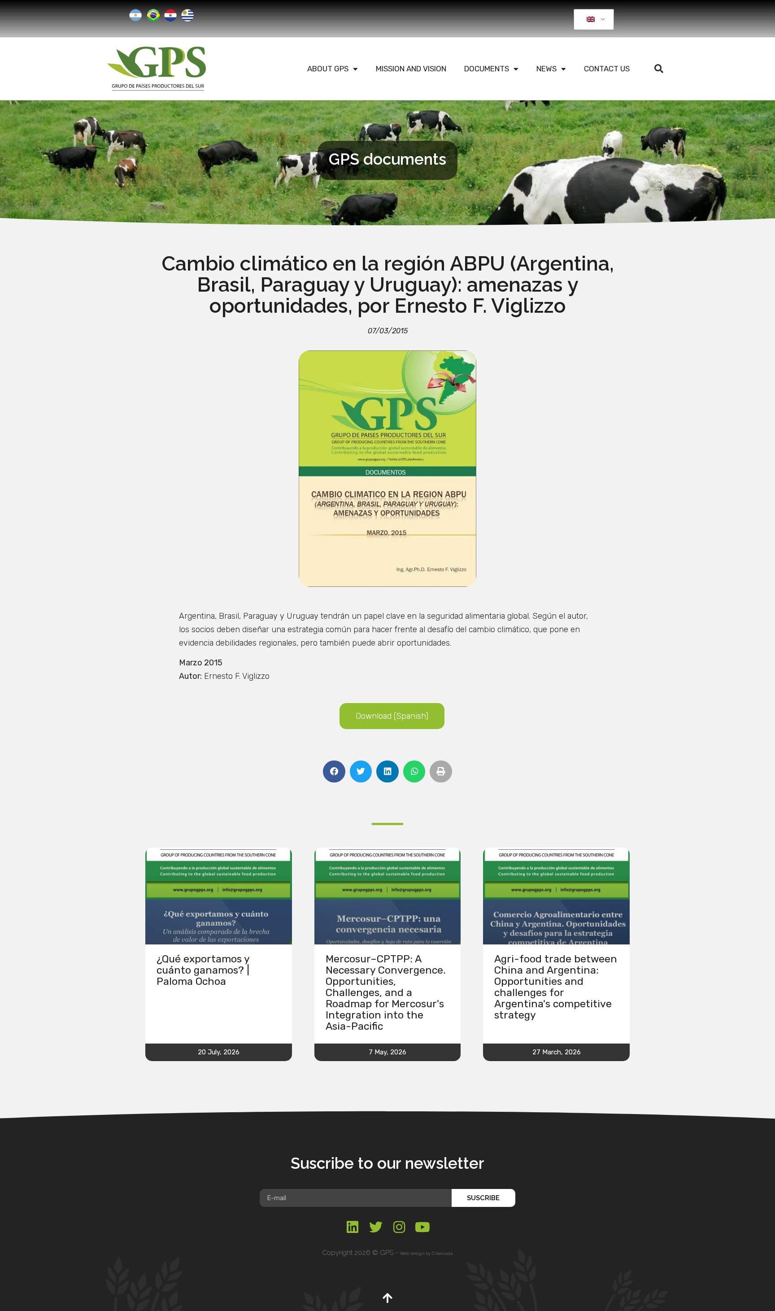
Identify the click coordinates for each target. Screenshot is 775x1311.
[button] (659, 69)
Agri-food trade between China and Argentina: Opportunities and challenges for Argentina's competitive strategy (555, 987)
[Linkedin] (352, 1227)
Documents (486, 68)
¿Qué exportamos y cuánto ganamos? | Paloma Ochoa (203, 970)
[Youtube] (422, 1227)
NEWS (546, 68)
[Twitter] (376, 1227)
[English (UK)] (592, 19)
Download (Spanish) (392, 716)
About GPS (327, 68)
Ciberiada (442, 1253)
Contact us (607, 68)
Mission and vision (411, 68)
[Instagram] (399, 1227)
